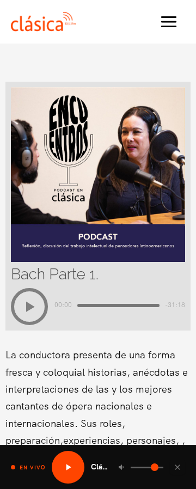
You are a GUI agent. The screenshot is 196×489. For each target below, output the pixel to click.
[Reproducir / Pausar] (68, 467)
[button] (29, 306)
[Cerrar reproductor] (177, 467)
